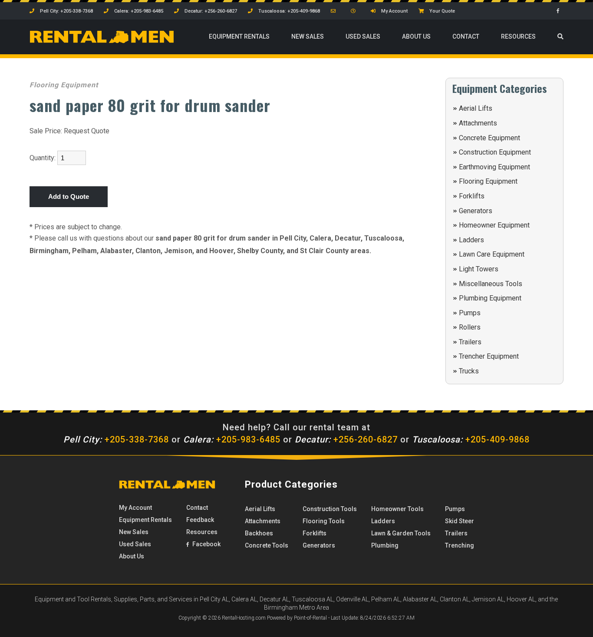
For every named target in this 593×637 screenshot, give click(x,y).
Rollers (470, 327)
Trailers (470, 342)
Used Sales (363, 36)
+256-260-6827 (346, 439)
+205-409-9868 (471, 439)
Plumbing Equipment (490, 298)
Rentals (239, 36)
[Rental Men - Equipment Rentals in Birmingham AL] (102, 41)
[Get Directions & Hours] (355, 11)
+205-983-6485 (231, 439)
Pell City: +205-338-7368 (66, 11)
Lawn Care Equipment (491, 254)
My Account (394, 11)
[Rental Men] (167, 486)
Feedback (200, 519)
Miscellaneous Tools (490, 284)
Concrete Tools (266, 545)
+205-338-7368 (116, 439)
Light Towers (478, 269)
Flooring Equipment (488, 181)
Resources (518, 36)
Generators (475, 211)
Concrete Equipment (489, 138)
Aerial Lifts (475, 108)
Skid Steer (459, 521)
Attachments (478, 123)
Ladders (471, 240)
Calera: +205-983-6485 (138, 11)
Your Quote (441, 11)
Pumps (470, 313)
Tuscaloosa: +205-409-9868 (288, 11)
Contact (465, 36)
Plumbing (385, 545)
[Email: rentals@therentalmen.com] (335, 11)
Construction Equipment (495, 152)
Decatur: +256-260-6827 (210, 11)
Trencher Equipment (489, 356)
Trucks (469, 371)
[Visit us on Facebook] (560, 11)
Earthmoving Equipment (494, 167)
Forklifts (471, 196)
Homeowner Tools (397, 508)
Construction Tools (330, 508)
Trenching (459, 545)
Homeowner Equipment (494, 225)
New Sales (307, 36)
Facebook (206, 544)
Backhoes (259, 533)
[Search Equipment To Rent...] (560, 37)
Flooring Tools (324, 521)
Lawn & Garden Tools (401, 533)
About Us (416, 36)
